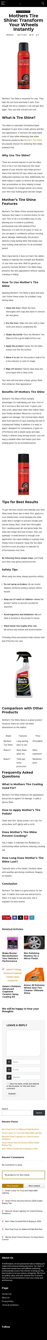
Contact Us (6, 1294)
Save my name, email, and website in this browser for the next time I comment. (23, 1086)
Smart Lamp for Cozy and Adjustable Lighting (22, 1133)
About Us (6, 1298)
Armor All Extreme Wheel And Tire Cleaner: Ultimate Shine (34, 989)
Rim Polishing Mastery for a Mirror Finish (31, 956)
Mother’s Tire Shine (33, 140)
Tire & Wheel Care (23, 11)
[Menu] (3, 3)
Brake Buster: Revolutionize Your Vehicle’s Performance (10, 957)
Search (5, 1109)
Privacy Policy (7, 1301)
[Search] (43, 3)
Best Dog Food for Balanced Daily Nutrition (20, 1129)
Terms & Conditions (10, 1305)
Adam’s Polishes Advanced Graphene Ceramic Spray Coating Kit (11, 991)
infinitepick (9, 35)
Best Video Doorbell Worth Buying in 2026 (20, 1149)
